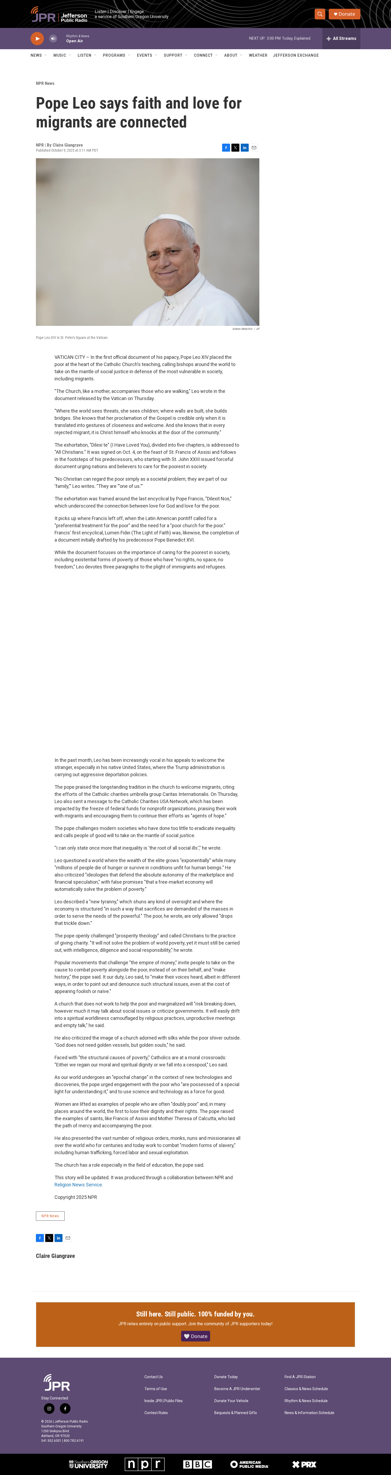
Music (59, 55)
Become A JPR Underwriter (237, 1389)
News (36, 55)
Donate (347, 14)
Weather (258, 55)
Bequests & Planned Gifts (235, 1413)
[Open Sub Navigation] (46, 55)
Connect (203, 55)
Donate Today (226, 1377)
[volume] (53, 39)
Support (173, 55)
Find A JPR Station (300, 1377)
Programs (114, 55)
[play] (37, 39)
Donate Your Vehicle (231, 1401)
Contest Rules (156, 1413)
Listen (84, 55)
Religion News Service (78, 1184)
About (231, 55)
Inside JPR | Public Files (163, 1401)
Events (144, 55)
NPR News (45, 83)
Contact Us (153, 1377)
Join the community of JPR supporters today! (230, 1323)
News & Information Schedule (309, 1413)
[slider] (62, 38)
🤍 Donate (195, 1336)
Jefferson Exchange (296, 55)
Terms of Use (155, 1389)
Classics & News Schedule (306, 1389)
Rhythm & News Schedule (306, 1401)
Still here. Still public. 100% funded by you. (195, 1314)
